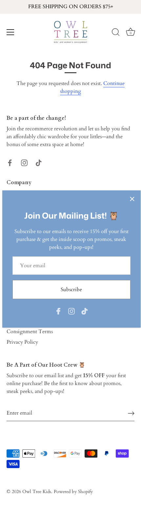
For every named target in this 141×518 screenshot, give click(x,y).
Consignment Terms (30, 331)
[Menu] (10, 32)
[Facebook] (58, 310)
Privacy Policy (22, 342)
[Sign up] (131, 413)
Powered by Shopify (73, 492)
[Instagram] (71, 310)
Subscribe (71, 289)
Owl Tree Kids (36, 492)
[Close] (132, 199)
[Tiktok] (84, 310)
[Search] (116, 33)
